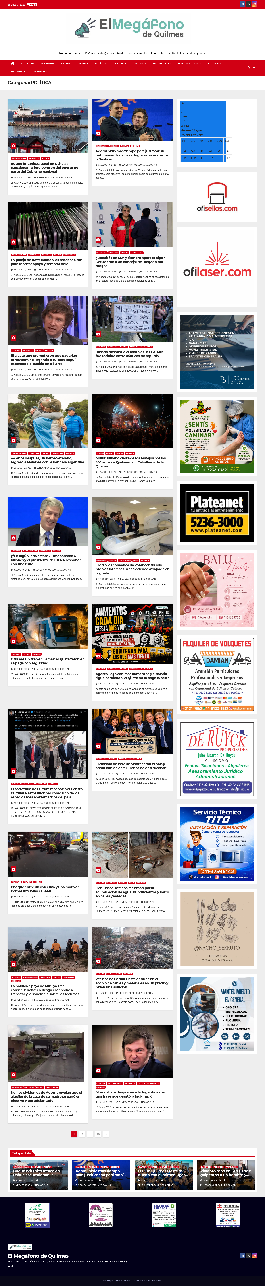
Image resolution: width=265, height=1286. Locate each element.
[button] (249, 67)
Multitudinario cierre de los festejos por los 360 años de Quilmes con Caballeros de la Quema (131, 462)
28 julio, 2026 (21, 803)
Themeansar (155, 1281)
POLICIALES (121, 63)
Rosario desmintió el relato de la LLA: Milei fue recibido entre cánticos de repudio (130, 354)
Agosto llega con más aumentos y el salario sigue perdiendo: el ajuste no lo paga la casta (132, 676)
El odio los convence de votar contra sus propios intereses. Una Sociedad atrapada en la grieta (132, 569)
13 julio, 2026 (21, 1000)
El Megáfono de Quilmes (132, 48)
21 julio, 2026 (106, 902)
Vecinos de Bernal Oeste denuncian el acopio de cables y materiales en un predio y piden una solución (132, 983)
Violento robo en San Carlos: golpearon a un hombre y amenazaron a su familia (225, 1175)
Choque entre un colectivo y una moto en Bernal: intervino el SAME (45, 889)
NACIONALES (19, 71)
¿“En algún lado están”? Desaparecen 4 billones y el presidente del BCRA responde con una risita (46, 560)
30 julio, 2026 (106, 684)
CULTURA (82, 63)
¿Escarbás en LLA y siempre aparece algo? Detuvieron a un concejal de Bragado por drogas (130, 262)
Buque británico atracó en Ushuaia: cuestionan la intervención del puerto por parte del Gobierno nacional (45, 168)
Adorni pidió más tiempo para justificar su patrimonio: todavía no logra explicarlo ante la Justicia (132, 155)
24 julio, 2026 (21, 897)
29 (98, 1134)
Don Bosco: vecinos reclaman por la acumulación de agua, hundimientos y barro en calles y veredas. (132, 892)
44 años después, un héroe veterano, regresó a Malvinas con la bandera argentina (47, 460)
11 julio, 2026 (106, 993)
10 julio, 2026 (21, 1106)
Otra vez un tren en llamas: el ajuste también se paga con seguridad (47, 661)
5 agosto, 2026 (106, 579)
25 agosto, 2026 (23, 177)
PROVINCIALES (162, 63)
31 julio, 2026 (21, 669)
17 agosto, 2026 (107, 472)
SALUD (65, 63)
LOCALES (141, 63)
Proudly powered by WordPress (117, 1281)
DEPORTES (40, 71)
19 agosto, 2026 (23, 468)
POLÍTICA (101, 63)
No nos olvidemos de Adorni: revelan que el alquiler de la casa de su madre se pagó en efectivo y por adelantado (46, 1096)
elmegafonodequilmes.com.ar (54, 177)
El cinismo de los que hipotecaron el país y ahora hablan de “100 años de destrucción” (131, 766)
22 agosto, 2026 (23, 370)
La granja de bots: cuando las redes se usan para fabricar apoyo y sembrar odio (46, 262)
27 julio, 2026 (106, 774)
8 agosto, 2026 (22, 570)
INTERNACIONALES (190, 63)
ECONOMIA (48, 63)
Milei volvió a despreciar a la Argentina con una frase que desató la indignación (130, 1094)
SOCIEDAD (27, 63)
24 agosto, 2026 (23, 270)
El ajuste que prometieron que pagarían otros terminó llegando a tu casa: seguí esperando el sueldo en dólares (44, 360)
